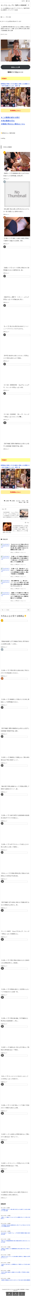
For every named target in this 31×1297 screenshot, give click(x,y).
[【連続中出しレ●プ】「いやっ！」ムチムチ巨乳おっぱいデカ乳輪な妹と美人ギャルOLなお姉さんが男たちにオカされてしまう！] (17, 285)
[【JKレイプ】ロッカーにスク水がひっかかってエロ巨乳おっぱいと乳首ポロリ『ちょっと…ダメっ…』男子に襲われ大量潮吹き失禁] (14, 1064)
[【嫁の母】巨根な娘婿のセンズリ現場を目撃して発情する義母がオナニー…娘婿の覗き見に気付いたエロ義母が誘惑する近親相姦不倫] (14, 774)
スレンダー (18, 500)
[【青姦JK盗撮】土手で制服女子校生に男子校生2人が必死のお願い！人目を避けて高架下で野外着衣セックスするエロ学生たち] (14, 629)
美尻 (27, 502)
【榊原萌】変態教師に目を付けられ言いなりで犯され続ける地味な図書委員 (15, 1280)
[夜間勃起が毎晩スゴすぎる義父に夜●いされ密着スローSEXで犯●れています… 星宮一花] (15, 97)
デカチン (23, 500)
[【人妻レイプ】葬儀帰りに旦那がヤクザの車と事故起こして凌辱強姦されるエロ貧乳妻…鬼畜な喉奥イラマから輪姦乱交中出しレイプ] (14, 687)
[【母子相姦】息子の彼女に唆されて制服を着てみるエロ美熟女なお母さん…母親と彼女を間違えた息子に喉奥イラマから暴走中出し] (14, 890)
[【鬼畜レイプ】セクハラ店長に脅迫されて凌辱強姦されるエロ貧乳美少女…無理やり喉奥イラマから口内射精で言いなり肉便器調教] (17, 255)
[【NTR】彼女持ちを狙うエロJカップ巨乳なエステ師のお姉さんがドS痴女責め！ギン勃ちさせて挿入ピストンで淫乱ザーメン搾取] (17, 343)
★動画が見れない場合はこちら (13, 124)
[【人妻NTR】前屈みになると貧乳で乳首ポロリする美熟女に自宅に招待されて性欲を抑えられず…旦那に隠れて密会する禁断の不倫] (14, 1180)
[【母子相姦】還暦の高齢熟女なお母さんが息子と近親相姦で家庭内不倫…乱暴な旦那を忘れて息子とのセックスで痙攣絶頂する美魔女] (17, 431)
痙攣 (24, 502)
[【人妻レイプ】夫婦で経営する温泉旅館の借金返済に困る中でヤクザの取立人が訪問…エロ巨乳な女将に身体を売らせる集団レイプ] (14, 803)
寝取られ (20, 502)
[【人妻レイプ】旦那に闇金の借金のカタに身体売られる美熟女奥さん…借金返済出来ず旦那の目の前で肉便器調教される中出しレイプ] (14, 948)
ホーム (3, 17)
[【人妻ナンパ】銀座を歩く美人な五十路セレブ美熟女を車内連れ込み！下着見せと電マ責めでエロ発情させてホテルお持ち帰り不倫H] (14, 1035)
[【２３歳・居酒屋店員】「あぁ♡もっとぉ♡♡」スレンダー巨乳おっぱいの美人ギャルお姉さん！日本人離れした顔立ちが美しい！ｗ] (17, 373)
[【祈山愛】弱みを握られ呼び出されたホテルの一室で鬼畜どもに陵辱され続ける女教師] (16, 194)
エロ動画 (9, 17)
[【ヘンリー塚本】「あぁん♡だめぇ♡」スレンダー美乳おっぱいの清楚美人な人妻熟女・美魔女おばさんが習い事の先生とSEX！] (14, 919)
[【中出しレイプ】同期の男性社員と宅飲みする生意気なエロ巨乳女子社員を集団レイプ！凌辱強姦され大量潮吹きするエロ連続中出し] (14, 861)
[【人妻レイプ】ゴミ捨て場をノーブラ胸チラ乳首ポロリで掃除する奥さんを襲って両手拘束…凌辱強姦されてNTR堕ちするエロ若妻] (14, 1093)
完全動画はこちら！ (15, 110)
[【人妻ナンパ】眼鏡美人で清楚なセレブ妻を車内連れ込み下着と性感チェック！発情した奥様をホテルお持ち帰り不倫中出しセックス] (14, 745)
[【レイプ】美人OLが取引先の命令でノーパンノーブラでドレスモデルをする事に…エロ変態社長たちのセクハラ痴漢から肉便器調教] (17, 314)
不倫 (27, 500)
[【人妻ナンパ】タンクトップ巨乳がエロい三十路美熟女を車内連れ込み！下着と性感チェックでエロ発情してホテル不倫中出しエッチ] (14, 1151)
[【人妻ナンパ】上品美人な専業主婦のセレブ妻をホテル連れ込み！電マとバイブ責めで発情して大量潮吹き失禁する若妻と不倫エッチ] (14, 1122)
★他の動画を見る (8, 121)
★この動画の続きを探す (10, 117)
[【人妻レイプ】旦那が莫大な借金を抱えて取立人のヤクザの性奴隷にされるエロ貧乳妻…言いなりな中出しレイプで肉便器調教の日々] (14, 658)
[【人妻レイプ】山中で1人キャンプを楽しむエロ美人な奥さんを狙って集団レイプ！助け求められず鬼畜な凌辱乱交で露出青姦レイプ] (14, 832)
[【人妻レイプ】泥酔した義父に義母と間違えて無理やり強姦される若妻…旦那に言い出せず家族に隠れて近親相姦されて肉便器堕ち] (16, 226)
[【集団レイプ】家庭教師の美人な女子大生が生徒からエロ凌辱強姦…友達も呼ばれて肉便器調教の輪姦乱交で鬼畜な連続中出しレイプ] (16, 161)
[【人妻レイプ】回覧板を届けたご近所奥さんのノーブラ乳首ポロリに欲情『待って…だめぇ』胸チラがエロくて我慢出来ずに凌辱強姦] (14, 977)
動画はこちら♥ (15, 67)
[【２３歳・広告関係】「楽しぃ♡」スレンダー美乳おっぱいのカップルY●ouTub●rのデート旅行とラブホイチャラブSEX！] (17, 402)
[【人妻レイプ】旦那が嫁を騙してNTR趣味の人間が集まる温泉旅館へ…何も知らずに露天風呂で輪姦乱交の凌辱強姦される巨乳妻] (14, 1006)
